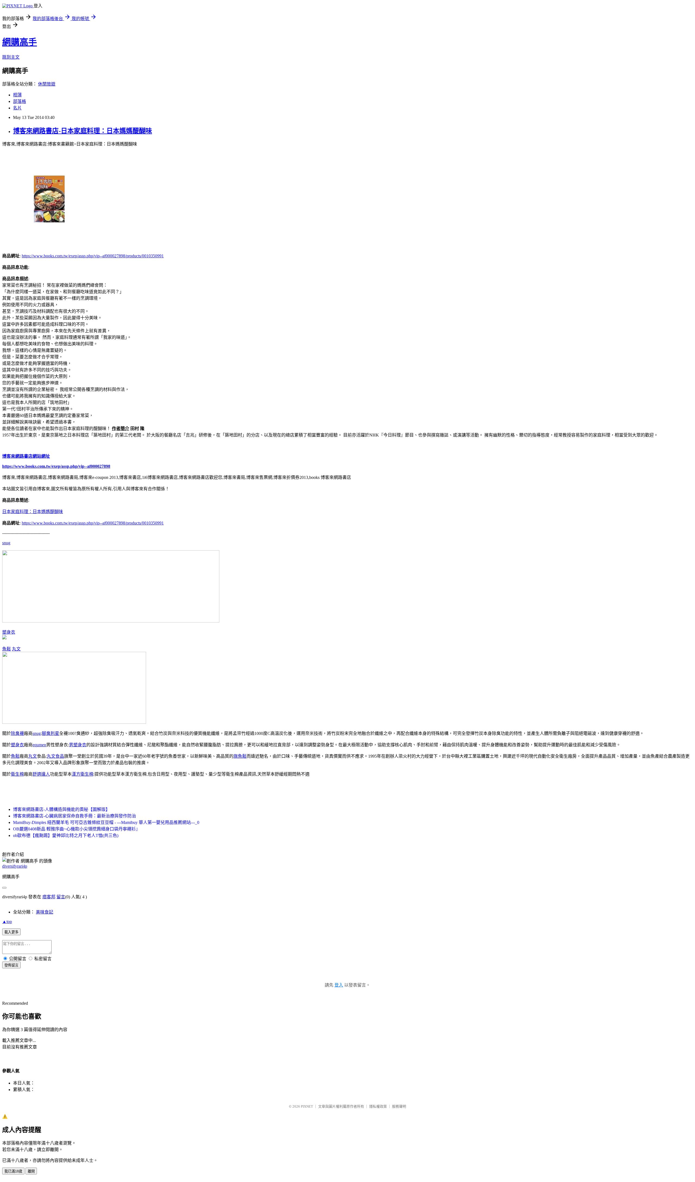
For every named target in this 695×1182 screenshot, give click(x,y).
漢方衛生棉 (82, 774)
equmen (39, 744)
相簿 (17, 95)
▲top (7, 921)
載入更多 (11, 932)
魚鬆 (6, 649)
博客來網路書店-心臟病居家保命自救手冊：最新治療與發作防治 (74, 816)
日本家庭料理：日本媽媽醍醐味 (32, 511)
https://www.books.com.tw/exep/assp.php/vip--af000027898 (56, 466)
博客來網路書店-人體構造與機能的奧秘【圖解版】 (61, 809)
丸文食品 (55, 756)
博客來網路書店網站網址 (26, 456)
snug (6, 543)
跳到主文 (11, 57)
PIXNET (307, 1106)
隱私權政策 (378, 1106)
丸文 (16, 649)
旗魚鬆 (240, 756)
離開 (31, 1171)
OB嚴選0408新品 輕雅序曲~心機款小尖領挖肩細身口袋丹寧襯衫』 (76, 829)
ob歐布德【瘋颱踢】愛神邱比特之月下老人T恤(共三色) (65, 835)
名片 (17, 108)
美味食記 (44, 912)
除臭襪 (17, 733)
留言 (60, 897)
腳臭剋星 (50, 733)
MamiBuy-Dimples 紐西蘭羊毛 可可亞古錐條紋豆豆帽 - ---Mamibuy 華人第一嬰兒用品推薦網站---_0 (106, 822)
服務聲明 (399, 1106)
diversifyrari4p (14, 866)
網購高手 (19, 42)
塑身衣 (8, 632)
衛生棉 (17, 774)
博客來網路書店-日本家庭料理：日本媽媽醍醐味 (82, 130)
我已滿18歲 (13, 1171)
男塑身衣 (77, 744)
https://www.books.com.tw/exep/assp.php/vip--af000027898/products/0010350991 (93, 256)
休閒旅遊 (46, 84)
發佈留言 (11, 965)
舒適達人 (41, 774)
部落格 (19, 101)
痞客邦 (48, 897)
